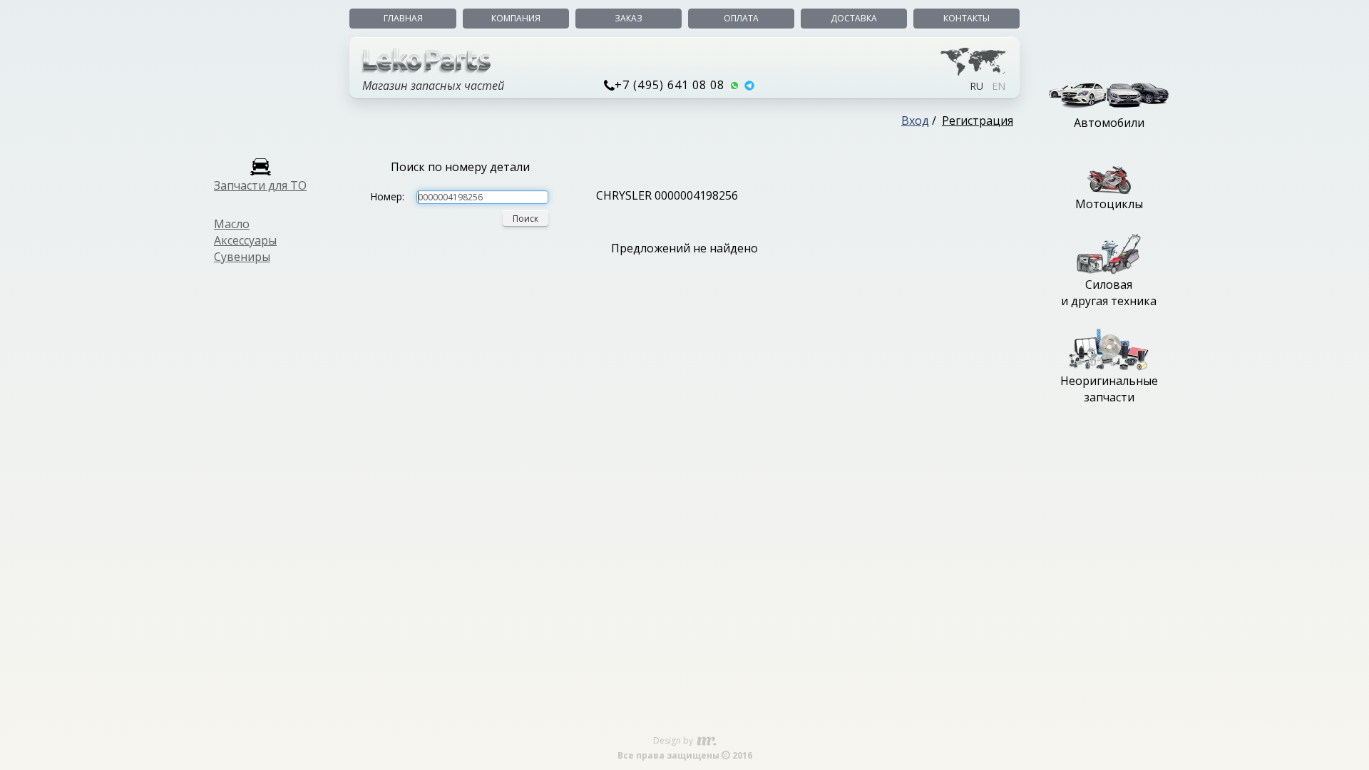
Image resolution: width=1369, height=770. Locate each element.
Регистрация (977, 120)
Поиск (525, 218)
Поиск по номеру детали (460, 167)
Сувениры (242, 257)
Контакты (966, 18)
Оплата (741, 18)
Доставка (854, 18)
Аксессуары (245, 240)
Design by (674, 740)
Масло (232, 224)
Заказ (628, 18)
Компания (515, 18)
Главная (403, 18)
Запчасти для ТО (260, 185)
